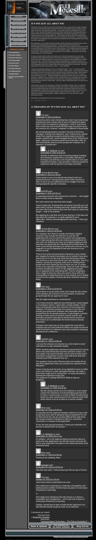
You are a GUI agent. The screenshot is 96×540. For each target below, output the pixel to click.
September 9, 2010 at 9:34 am (48, 193)
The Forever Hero (14, 63)
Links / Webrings (18, 37)
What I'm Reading (18, 24)
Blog (73, 533)
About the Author (18, 33)
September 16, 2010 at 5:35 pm (49, 410)
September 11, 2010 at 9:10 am (53, 388)
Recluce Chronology (18, 45)
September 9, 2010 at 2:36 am (48, 175)
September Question (41, 517)
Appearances (18, 20)
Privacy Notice (82, 536)
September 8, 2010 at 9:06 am (48, 117)
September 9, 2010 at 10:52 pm (49, 289)
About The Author (48, 533)
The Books (18, 16)
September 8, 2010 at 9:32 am (53, 153)
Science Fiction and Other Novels (16, 77)
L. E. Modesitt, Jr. (53, 151)
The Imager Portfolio (14, 55)
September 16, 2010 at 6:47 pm (49, 436)
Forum (76, 533)
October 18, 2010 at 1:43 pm (47, 479)
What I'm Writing (18, 28)
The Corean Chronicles (15, 57)
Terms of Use (74, 536)
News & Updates (67, 533)
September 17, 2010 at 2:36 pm (49, 455)
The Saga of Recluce (15, 68)
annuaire (45, 465)
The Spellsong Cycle (15, 71)
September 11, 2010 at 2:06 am (49, 341)
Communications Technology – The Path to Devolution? (64, 521)
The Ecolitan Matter (14, 60)
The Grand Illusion (14, 52)
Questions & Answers (84, 533)
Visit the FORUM (18, 41)
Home (9, 533)
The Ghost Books (14, 65)
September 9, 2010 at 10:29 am (49, 231)
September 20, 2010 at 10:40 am (49, 467)
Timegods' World (13, 74)
